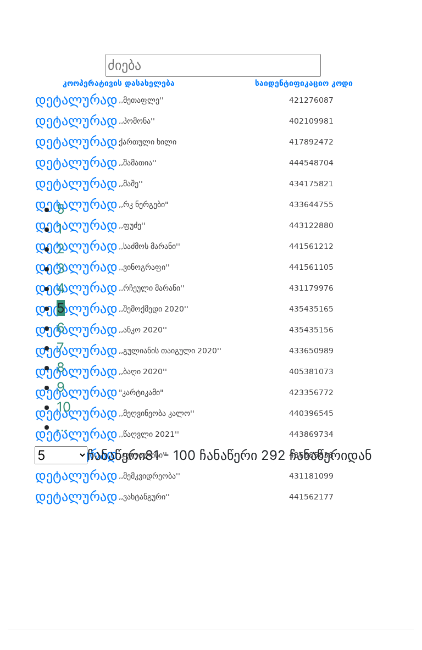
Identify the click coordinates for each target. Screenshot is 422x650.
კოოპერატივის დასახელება (119, 83)
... (62, 427)
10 (64, 407)
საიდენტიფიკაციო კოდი (304, 83)
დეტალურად (76, 100)
